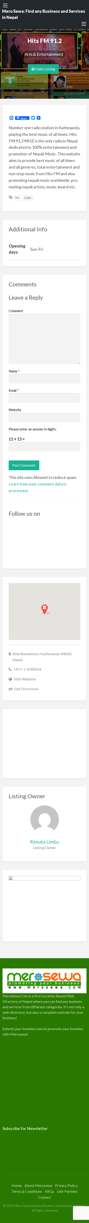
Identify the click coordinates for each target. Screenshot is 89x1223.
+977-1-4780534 (27, 669)
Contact (44, 1197)
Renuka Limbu (44, 841)
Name (14, 371)
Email (14, 390)
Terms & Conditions (26, 1191)
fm (17, 198)
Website (15, 410)
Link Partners (67, 1191)
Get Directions (26, 689)
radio (27, 198)
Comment (16, 311)
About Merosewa (38, 1185)
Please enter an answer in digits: (33, 429)
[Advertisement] (45, 743)
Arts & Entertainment (44, 54)
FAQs (49, 1191)
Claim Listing (44, 69)
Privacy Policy (66, 1185)
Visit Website (25, 679)
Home (16, 1185)
